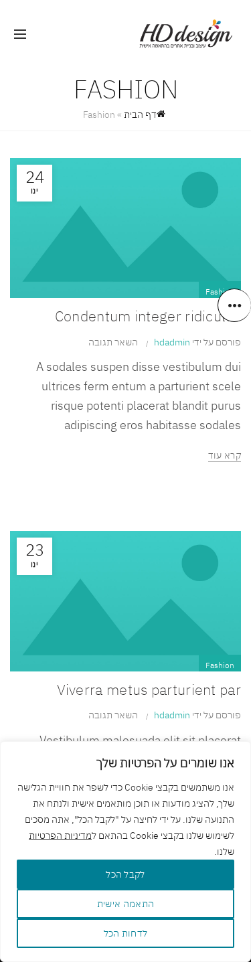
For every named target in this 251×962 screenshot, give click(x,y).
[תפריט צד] (234, 305)
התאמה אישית (125, 904)
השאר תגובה (113, 342)
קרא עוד (224, 455)
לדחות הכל (126, 933)
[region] (125, 851)
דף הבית (140, 114)
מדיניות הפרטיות (60, 835)
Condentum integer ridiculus (148, 315)
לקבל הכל (125, 874)
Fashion (219, 292)
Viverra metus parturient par (149, 689)
